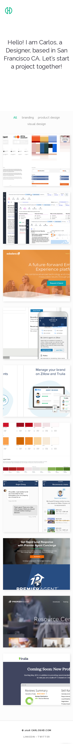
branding (28, 117)
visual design (36, 124)
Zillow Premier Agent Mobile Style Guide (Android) (36, 444)
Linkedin (29, 737)
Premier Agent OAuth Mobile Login (36, 386)
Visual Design (49, 165)
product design (49, 117)
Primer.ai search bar (36, 214)
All (15, 117)
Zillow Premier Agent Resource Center (36, 617)
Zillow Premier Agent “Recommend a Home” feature (36, 502)
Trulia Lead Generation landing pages (36, 675)
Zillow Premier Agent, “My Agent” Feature (36, 329)
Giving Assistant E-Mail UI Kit (36, 156)
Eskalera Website (36, 271)
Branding (25, 278)
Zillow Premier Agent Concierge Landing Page (36, 559)
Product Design (25, 165)
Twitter (44, 737)
